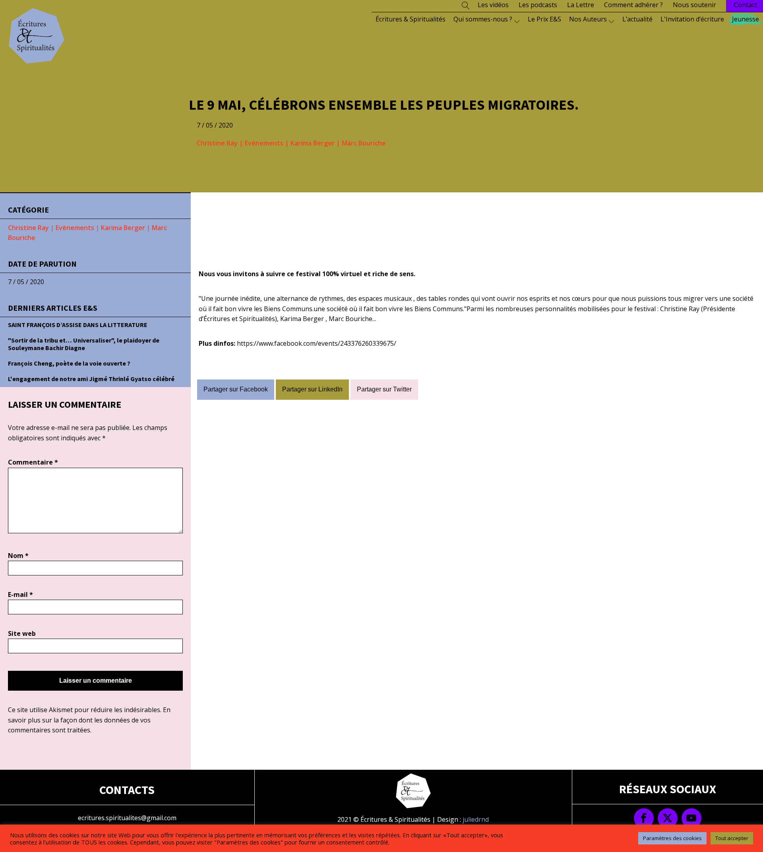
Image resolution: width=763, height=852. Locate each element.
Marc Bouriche (364, 143)
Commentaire (33, 462)
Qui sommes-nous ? (482, 19)
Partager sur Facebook (235, 389)
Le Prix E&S (544, 19)
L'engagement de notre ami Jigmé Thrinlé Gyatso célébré (91, 379)
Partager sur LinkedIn (312, 389)
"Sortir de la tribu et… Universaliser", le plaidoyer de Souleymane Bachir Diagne (83, 344)
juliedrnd (476, 819)
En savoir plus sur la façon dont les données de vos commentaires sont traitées (89, 719)
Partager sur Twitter (384, 389)
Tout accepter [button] (731, 838)
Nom (18, 555)
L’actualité (637, 19)
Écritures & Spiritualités (410, 19)
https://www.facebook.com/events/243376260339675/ (316, 343)
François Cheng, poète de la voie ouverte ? (69, 363)
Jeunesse (745, 19)
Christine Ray (217, 143)
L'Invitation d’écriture (692, 19)
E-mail (20, 594)
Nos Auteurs (588, 19)
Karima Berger (312, 143)
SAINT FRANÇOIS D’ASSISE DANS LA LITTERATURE (77, 325)
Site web (22, 633)
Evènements (264, 143)
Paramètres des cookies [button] (672, 838)
